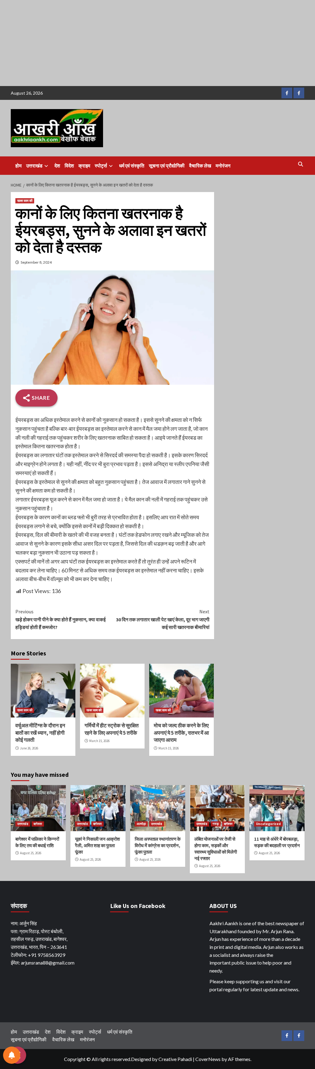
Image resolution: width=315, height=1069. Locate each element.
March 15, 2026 (99, 741)
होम (18, 166)
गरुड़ (216, 824)
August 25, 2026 (30, 853)
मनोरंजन (223, 166)
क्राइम (84, 166)
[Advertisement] (157, 43)
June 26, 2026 (29, 748)
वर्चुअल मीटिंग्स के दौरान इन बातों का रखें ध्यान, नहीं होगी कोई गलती (40, 733)
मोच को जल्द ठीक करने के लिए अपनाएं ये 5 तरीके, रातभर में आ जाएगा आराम (181, 733)
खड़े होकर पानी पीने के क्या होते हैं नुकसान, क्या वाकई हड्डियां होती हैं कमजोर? (60, 619)
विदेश (69, 166)
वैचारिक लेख (200, 166)
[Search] (301, 164)
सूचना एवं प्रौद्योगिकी (167, 166)
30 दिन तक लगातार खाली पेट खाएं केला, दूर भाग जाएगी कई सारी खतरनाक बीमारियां (162, 619)
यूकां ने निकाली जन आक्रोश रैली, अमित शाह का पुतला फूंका (97, 845)
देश (57, 166)
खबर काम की (24, 200)
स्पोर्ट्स (101, 166)
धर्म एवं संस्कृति (131, 166)
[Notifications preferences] (11, 1055)
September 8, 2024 (36, 262)
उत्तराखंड (34, 166)
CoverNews (208, 1059)
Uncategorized (268, 824)
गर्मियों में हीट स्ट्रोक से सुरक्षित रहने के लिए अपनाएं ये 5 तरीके (112, 729)
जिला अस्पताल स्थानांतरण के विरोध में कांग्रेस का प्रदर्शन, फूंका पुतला (158, 845)
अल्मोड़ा (141, 824)
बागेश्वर (38, 824)
